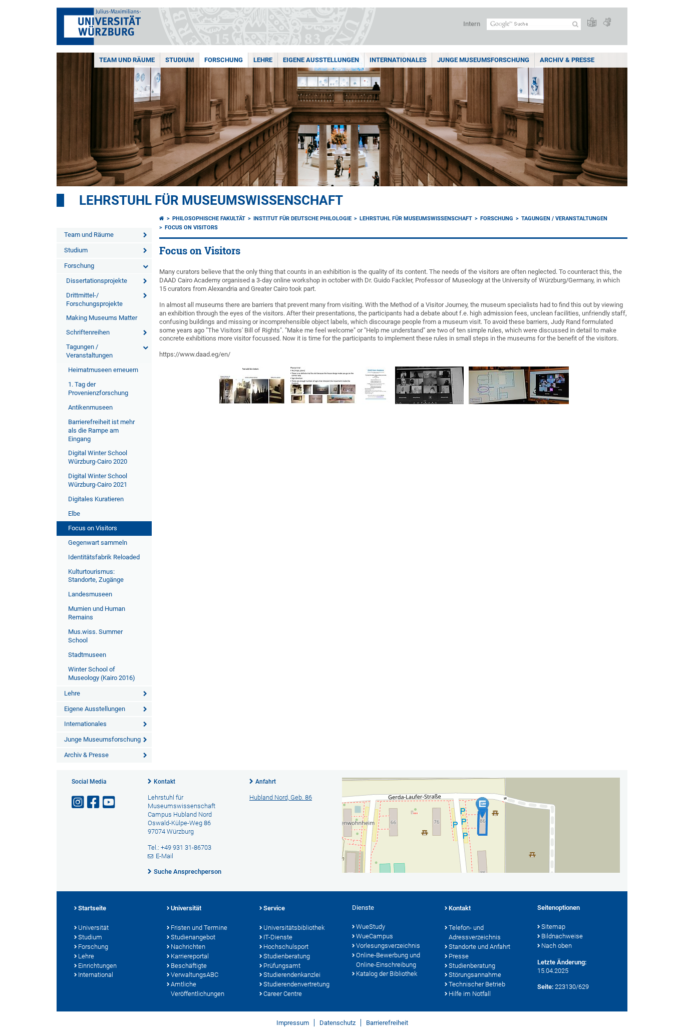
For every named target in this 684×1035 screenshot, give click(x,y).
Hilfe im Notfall (470, 993)
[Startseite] (161, 218)
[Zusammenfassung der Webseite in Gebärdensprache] (607, 23)
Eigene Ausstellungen (321, 60)
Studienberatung (286, 956)
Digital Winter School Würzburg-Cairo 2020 (97, 457)
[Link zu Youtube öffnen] (110, 802)
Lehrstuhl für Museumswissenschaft (211, 200)
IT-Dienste (277, 937)
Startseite (92, 908)
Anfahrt (265, 781)
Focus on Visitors (92, 528)
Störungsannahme (475, 974)
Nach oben (556, 945)
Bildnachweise (562, 936)
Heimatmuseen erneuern (103, 370)
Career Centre (282, 993)
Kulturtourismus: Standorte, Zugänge (96, 576)
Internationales (398, 60)
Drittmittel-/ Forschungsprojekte (94, 299)
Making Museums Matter (101, 317)
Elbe (74, 513)
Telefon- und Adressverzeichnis (475, 932)
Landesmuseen (90, 594)
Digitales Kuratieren (96, 499)
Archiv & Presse (567, 60)
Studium (179, 60)
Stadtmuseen (87, 654)
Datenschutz (337, 1022)
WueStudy (370, 926)
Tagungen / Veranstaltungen (89, 351)
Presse (459, 956)
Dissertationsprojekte (96, 280)
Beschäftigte (189, 965)
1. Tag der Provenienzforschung (98, 389)
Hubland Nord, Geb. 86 (280, 797)
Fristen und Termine (199, 927)
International (95, 974)
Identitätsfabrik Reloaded (104, 557)
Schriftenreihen (88, 332)
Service (274, 908)
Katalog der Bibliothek (386, 973)
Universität (93, 927)
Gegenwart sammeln (97, 542)
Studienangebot (193, 937)
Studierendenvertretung (296, 984)
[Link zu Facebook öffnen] (94, 802)
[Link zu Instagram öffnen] (79, 802)
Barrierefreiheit (387, 1022)
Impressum (292, 1022)
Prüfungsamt (281, 965)
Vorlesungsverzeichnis (388, 945)
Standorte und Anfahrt (479, 946)
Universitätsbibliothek (293, 927)
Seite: (545, 986)
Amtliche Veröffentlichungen (197, 988)
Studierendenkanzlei (291, 974)
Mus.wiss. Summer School (95, 636)
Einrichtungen (97, 965)
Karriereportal (190, 956)
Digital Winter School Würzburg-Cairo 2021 (97, 480)
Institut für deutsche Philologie (302, 218)
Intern (471, 24)
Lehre (262, 60)
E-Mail (164, 856)
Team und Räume (127, 60)
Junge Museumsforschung (483, 60)
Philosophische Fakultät (208, 218)
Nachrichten (188, 946)
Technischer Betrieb (477, 984)
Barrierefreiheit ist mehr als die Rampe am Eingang (101, 430)
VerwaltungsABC (194, 974)
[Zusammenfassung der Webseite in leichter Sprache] (591, 23)
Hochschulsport (285, 946)
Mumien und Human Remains (96, 613)
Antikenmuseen (90, 407)
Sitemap (553, 926)
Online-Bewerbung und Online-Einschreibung (388, 959)
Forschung (223, 60)
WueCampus (374, 936)
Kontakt (164, 781)
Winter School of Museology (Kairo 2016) (101, 673)
